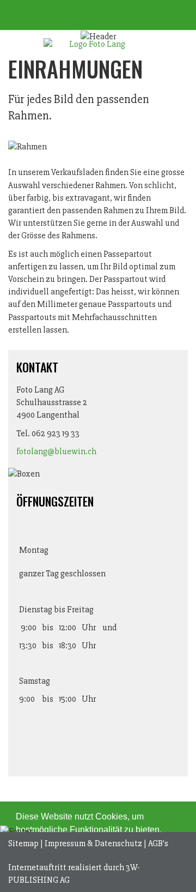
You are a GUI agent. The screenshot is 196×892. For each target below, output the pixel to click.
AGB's (158, 843)
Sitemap (23, 843)
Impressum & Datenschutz (93, 843)
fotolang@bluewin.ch (56, 451)
